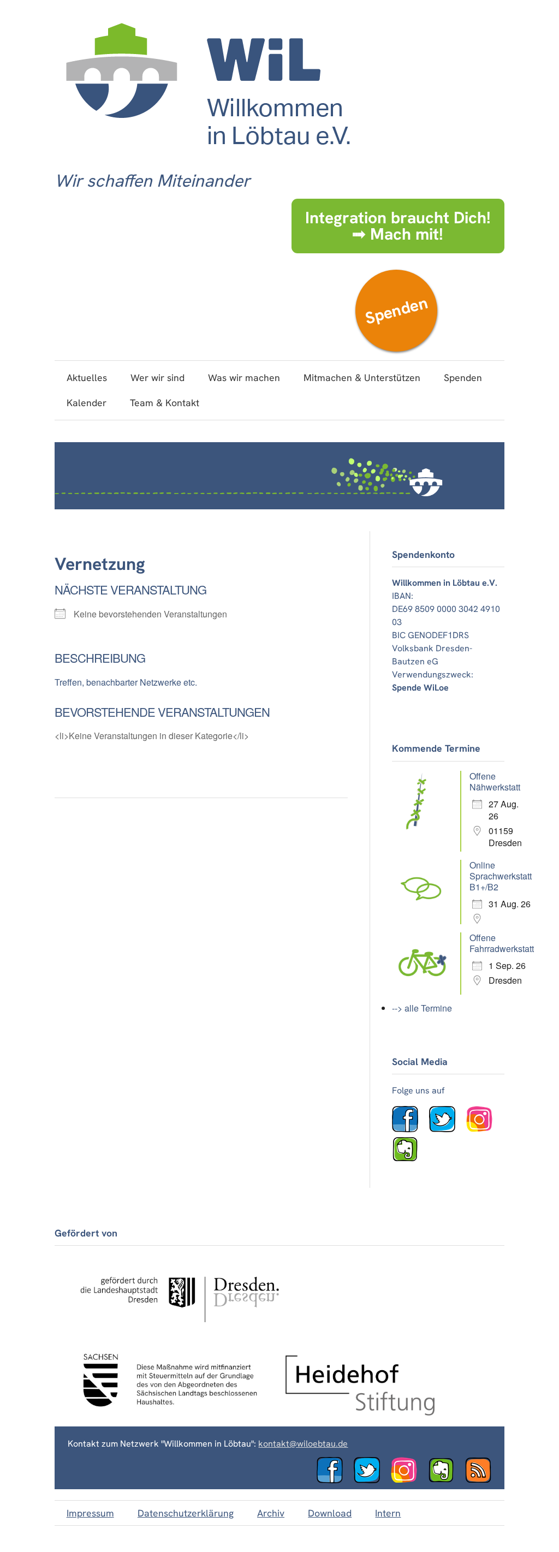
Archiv (270, 1513)
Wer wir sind (157, 377)
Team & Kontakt (164, 402)
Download (330, 1513)
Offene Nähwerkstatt (494, 781)
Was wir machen (244, 377)
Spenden (396, 310)
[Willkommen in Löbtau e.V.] (207, 156)
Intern (388, 1513)
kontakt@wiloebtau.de (303, 1443)
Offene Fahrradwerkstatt (501, 943)
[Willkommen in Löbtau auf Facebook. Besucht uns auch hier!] (409, 1129)
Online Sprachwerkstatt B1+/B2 (500, 876)
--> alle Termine (422, 1008)
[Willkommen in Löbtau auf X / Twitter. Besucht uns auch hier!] (446, 1129)
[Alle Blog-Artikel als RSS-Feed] (482, 1480)
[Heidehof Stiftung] (360, 1412)
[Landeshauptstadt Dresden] (179, 1331)
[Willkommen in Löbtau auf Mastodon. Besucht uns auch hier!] (409, 1159)
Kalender (86, 402)
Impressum (90, 1513)
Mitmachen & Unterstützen (362, 377)
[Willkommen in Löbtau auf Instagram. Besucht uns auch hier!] (483, 1129)
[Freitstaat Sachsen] (164, 1412)
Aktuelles (87, 377)
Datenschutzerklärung (186, 1513)
